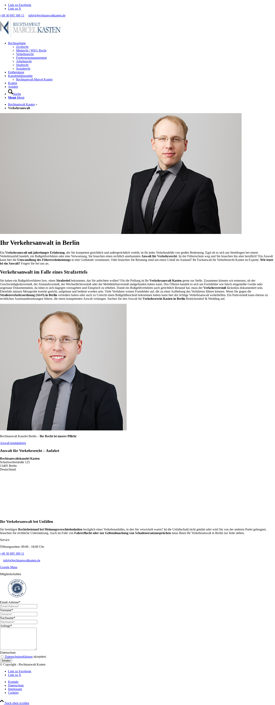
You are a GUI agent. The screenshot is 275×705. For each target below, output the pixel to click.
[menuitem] (141, 55)
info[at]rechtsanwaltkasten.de (46, 15)
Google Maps (8, 567)
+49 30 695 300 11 (12, 15)
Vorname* (6, 610)
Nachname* (7, 618)
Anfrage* (6, 625)
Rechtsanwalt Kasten (21, 104)
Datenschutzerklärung (19, 656)
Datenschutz (8, 652)
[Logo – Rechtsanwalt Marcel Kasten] (30, 36)
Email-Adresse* (10, 602)
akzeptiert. (26, 656)
